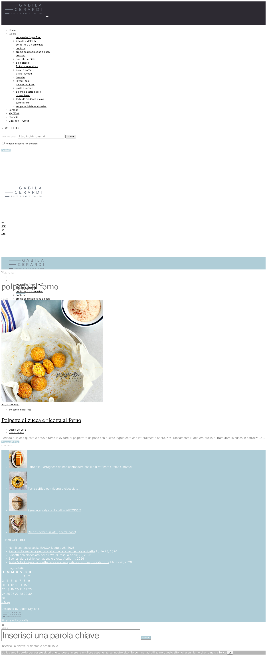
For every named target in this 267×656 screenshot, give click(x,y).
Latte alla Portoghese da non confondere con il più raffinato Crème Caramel (80, 467)
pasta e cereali (24, 88)
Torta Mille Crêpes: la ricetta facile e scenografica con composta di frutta (59, 562)
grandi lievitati (24, 73)
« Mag (5, 602)
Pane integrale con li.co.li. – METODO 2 (54, 510)
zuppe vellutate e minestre (31, 106)
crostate (20, 55)
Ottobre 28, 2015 (17, 429)
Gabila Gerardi (16, 432)
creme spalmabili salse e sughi (33, 51)
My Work (14, 113)
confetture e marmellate (29, 44)
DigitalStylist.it (29, 609)
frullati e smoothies (27, 66)
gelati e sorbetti (25, 69)
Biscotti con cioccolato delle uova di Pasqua (39, 555)
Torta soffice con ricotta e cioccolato (53, 488)
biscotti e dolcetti (26, 41)
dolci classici (23, 62)
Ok (230, 652)
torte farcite (23, 102)
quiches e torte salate (28, 91)
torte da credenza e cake (30, 98)
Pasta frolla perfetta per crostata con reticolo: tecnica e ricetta (52, 551)
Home (12, 30)
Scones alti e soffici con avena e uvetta (35, 558)
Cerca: (4, 627)
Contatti (13, 117)
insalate (20, 77)
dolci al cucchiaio (25, 59)
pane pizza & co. (25, 84)
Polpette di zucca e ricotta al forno (41, 420)
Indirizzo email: (9, 136)
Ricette (13, 33)
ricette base (23, 95)
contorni (20, 48)
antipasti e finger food (28, 37)
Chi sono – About (19, 120)
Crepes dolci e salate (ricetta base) (52, 532)
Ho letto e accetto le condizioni (22, 143)
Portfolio (13, 109)
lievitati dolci (23, 80)
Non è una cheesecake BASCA (29, 547)
